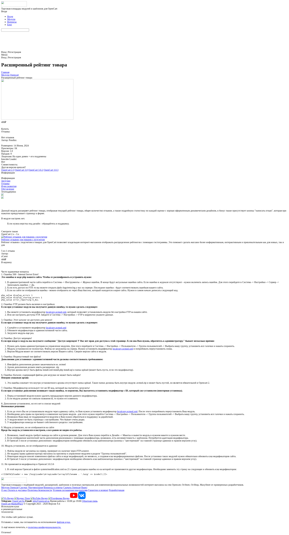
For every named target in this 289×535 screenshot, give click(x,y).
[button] (144, 174)
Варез (84, 487)
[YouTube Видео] (74, 498)
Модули (11, 19)
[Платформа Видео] (58, 498)
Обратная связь (90, 501)
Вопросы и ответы (53, 487)
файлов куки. (64, 522)
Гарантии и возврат (98, 490)
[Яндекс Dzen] (22, 498)
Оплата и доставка (17, 490)
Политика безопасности (39, 490)
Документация (35, 487)
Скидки (23, 487)
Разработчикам (116, 490)
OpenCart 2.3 (7, 170)
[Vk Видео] (7, 498)
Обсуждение (7, 189)
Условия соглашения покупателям (70, 490)
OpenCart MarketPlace (12, 503)
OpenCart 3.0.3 (51, 170)
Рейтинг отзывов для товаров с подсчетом (23, 239)
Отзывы (5, 183)
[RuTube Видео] (39, 498)
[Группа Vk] (82, 498)
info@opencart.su (41, 501)
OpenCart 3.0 (21, 170)
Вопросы (12, 22)
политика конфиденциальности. (44, 527)
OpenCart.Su (18, 501)
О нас (4, 490)
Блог (9, 24)
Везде (10, 16)
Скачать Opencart (72, 487)
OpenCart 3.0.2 (35, 170)
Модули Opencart (10, 487)
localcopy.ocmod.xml (56, 312)
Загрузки (5, 181)
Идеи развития (8, 186)
